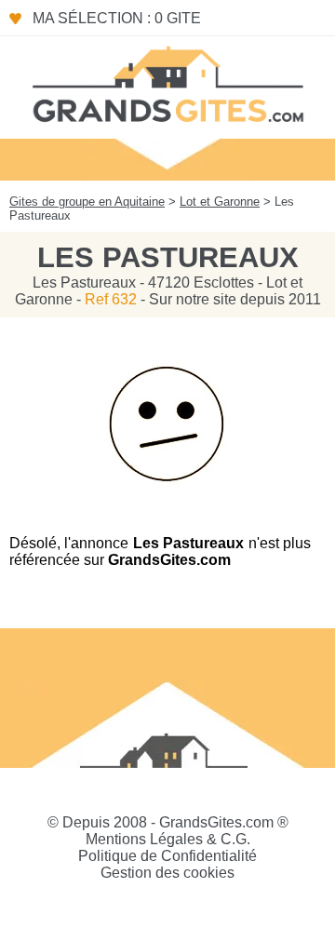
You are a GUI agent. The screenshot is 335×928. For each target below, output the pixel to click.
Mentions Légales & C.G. (168, 839)
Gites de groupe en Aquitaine (87, 201)
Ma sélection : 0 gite (117, 18)
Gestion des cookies (167, 873)
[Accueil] (167, 82)
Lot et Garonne (220, 201)
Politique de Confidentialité (167, 856)
